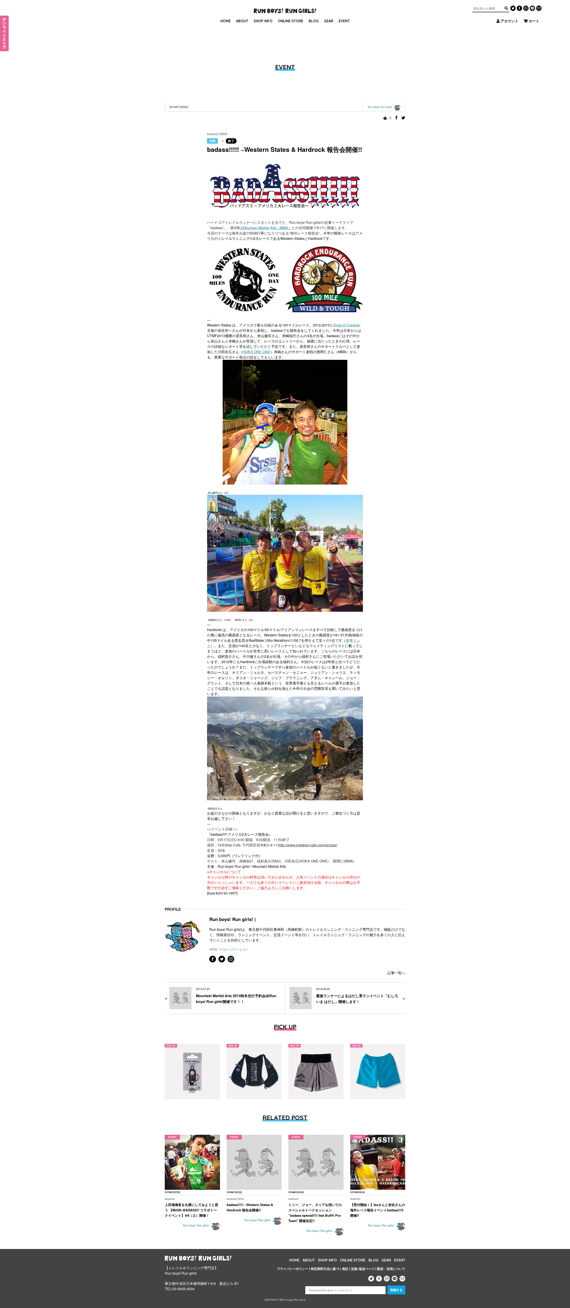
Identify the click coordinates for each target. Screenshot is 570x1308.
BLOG (314, 21)
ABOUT (242, 21)
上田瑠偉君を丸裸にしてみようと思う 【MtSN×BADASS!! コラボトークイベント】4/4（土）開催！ (191, 1210)
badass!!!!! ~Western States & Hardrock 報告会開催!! (250, 1207)
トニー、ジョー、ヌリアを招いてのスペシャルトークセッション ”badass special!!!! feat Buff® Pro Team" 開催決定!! (315, 1212)
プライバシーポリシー (292, 1269)
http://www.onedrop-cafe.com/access (307, 845)
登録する (396, 1290)
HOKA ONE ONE (256, 351)
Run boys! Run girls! (196, 1225)
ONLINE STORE (290, 21)
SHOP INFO (263, 21)
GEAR (328, 21)
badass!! (213, 134)
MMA (223, 134)
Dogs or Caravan (346, 325)
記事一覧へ (396, 972)
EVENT (344, 21)
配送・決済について (391, 1269)
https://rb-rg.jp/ (233, 949)
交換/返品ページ (363, 1269)
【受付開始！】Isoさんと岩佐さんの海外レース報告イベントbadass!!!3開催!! (377, 1210)
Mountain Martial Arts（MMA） (267, 227)
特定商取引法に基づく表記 (329, 1269)
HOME (225, 21)
